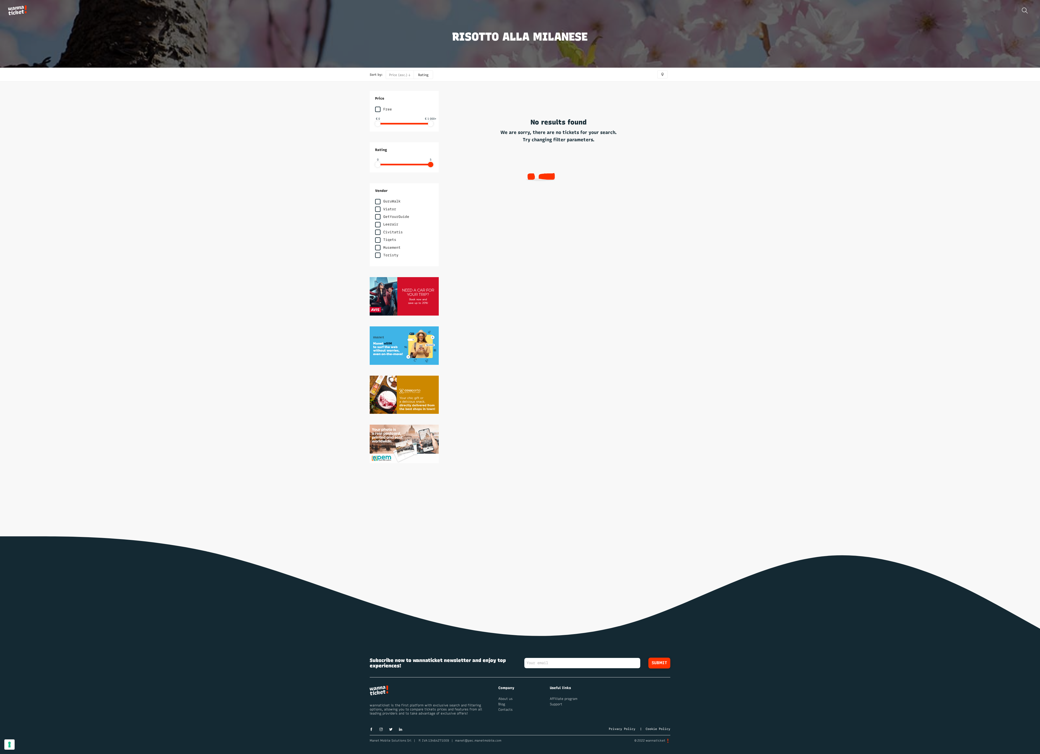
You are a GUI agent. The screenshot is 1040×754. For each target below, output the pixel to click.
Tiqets (389, 240)
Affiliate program (563, 699)
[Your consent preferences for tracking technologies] (9, 744)
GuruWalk (392, 201)
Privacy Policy (622, 729)
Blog (501, 704)
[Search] (1025, 11)
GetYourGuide (396, 217)
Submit (659, 662)
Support (556, 704)
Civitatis (393, 232)
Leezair (390, 224)
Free (387, 109)
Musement (392, 247)
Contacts (505, 710)
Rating (423, 75)
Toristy (390, 255)
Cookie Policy (658, 729)
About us (505, 699)
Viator (389, 209)
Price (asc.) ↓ (399, 75)
